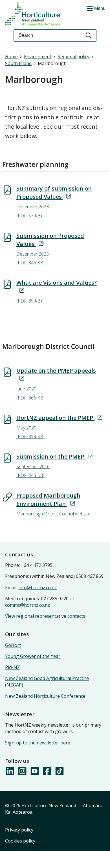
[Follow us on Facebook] (46, 771)
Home (11, 56)
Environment (37, 56)
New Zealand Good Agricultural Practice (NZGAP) (47, 681)
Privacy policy (19, 830)
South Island (18, 63)
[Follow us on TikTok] (59, 771)
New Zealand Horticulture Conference (46, 696)
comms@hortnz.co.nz (27, 605)
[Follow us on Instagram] (22, 771)
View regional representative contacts (45, 616)
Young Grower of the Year (32, 656)
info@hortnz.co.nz (37, 587)
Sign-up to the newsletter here (37, 743)
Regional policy (73, 56)
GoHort (13, 645)
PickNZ (12, 667)
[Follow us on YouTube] (34, 771)
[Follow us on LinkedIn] (9, 771)
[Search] (88, 35)
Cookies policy (20, 841)
